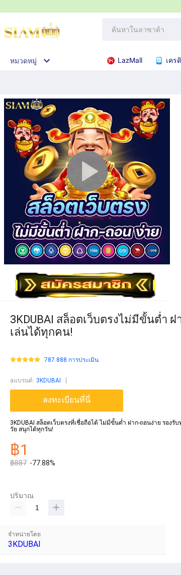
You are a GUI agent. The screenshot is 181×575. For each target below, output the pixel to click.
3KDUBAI (48, 380)
